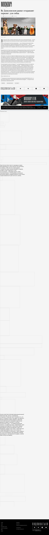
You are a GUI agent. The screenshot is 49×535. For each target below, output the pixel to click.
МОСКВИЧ (6, 4)
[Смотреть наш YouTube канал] (44, 88)
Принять (39, 107)
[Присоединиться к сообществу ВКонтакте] (28, 88)
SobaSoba (22, 64)
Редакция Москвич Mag (8, 16)
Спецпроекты (18, 527)
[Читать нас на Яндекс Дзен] (36, 88)
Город (2, 16)
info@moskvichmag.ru (38, 530)
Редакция (17, 522)
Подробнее (44, 107)
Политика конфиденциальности (21, 525)
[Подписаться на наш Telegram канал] (20, 88)
